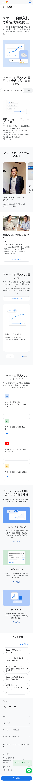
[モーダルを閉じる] (29, 763)
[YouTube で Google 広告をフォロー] (10, 706)
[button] (16, 651)
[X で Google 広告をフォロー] (5, 706)
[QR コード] (29, 770)
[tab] (12, 90)
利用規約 (5, 762)
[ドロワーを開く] (2, 2)
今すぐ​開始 (16, 778)
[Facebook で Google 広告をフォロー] (15, 706)
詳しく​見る (16, 541)
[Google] (6, 754)
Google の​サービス (9, 760)
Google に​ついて (8, 758)
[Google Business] (7, 2)
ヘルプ (8, 767)
